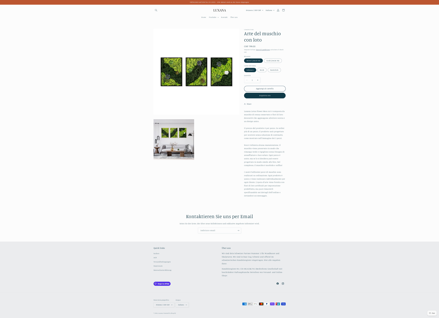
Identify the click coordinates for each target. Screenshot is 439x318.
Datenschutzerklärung (162, 270)
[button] (156, 10)
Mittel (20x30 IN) (253, 61)
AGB (155, 257)
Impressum (158, 266)
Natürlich (274, 70)
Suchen (156, 253)
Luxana (160, 313)
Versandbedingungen (162, 262)
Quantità (247, 75)
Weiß (262, 70)
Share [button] (249, 104)
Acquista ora (264, 95)
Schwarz (250, 70)
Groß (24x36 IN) (272, 61)
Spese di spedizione (263, 49)
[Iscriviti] (238, 230)
